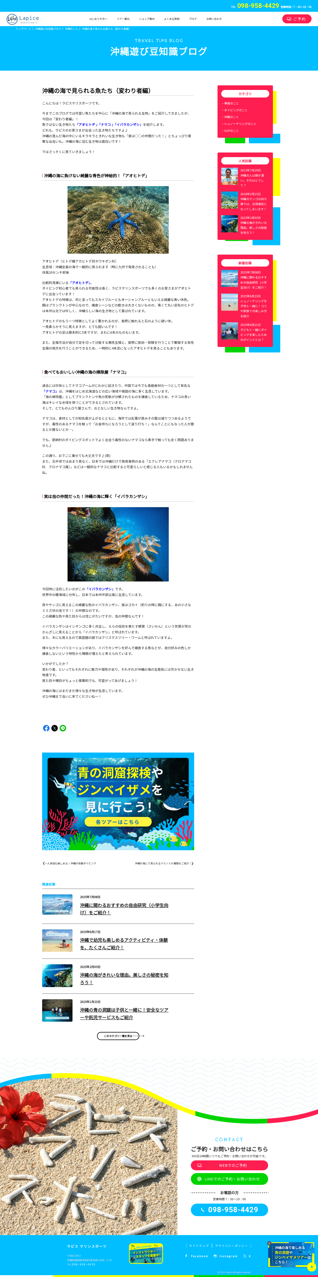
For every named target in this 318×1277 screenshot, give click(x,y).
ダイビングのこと (236, 110)
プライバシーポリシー (231, 1246)
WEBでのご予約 (233, 1165)
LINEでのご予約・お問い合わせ (232, 1179)
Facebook (199, 1256)
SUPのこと (231, 130)
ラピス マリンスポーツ (87, 1246)
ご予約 (299, 19)
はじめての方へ (98, 19)
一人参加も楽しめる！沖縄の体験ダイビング (70, 863)
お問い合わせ (214, 19)
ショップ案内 (147, 19)
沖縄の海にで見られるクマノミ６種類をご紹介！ (163, 863)
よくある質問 (171, 19)
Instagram (228, 1256)
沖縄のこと (231, 117)
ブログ (193, 19)
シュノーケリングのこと (240, 123)
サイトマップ (199, 1246)
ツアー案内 (123, 19)
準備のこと (231, 103)
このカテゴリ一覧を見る (118, 1036)
